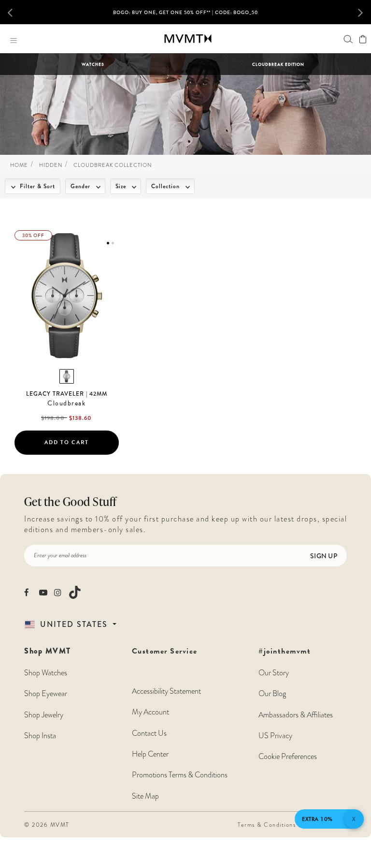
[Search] (348, 39)
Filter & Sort (36, 186)
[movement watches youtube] (43, 592)
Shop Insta (40, 735)
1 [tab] (108, 243)
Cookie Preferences (287, 756)
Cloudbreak (66, 403)
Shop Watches (45, 673)
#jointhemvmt (284, 651)
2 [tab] (113, 243)
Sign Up (323, 556)
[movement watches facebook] (28, 592)
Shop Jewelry (43, 715)
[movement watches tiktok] (75, 592)
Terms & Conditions (267, 825)
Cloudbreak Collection (112, 165)
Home (19, 165)
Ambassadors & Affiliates (295, 715)
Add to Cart (66, 442)
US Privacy (275, 735)
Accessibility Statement (166, 691)
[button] (16, 12)
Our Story (273, 673)
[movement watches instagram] (58, 592)
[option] (185, 16)
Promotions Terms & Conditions (180, 775)
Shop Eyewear (45, 693)
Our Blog (272, 693)
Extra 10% (317, 819)
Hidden (50, 165)
